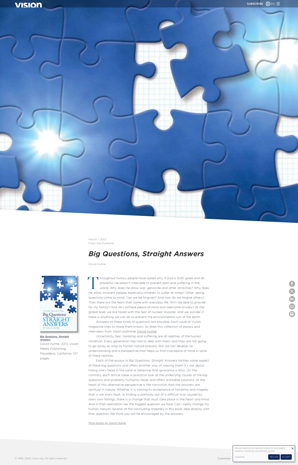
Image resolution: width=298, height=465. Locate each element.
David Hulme (97, 264)
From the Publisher (101, 243)
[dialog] (264, 453)
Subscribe (255, 3)
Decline (274, 457)
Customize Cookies (229, 458)
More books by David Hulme (107, 423)
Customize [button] (239, 457)
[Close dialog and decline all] (292, 447)
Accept (286, 457)
